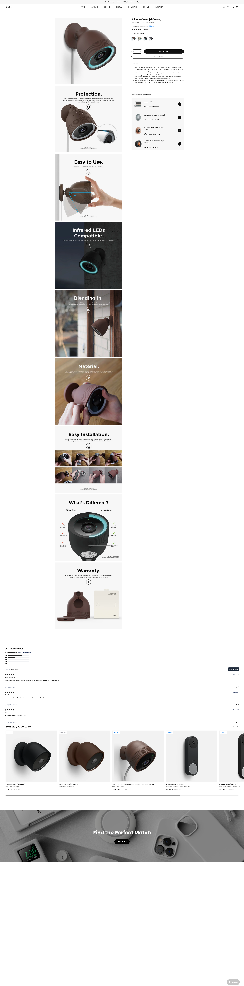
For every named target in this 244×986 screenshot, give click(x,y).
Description (135, 64)
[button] (82, 7)
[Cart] (237, 7)
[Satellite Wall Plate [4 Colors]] (138, 117)
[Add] (179, 104)
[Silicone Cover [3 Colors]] (31, 756)
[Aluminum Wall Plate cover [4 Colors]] (138, 131)
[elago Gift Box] (138, 104)
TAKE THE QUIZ (122, 841)
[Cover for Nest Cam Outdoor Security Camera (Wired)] (138, 756)
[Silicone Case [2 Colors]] (191, 756)
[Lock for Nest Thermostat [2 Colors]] (138, 144)
